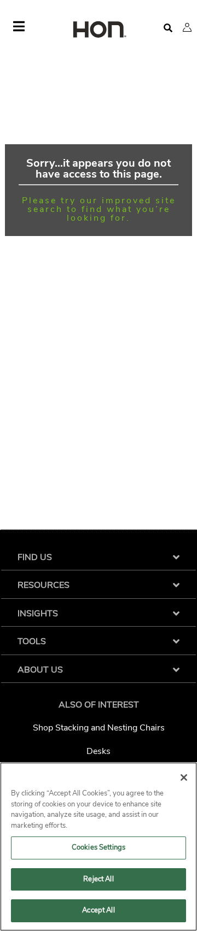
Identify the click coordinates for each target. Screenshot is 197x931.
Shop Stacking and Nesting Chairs (99, 728)
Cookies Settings (98, 847)
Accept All (98, 910)
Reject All (98, 879)
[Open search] (168, 28)
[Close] (184, 777)
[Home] (98, 30)
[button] (187, 27)
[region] (98, 846)
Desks (98, 751)
